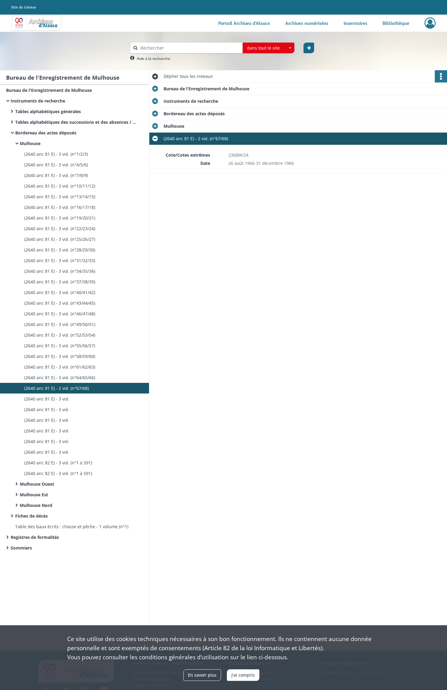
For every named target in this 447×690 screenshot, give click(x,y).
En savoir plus (202, 675)
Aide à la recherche (153, 58)
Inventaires (355, 23)
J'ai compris (243, 675)
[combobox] (268, 48)
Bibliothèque (396, 23)
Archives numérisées (306, 23)
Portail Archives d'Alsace (244, 23)
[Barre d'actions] (441, 76)
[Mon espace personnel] (430, 23)
